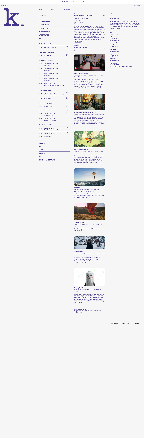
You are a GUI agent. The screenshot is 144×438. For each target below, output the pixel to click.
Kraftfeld (43, 28)
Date (40, 9)
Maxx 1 (42, 38)
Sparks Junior (78, 312)
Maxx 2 (42, 143)
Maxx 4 (42, 150)
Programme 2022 (72, 2)
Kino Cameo (44, 25)
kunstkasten (44, 31)
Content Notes (4, 5)
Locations (67, 9)
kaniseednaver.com (127, 65)
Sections (53, 9)
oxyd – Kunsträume (47, 160)
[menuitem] (114, 324)
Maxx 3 (42, 146)
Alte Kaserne (44, 21)
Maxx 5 (42, 153)
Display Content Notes (81, 23)
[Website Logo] (12, 17)
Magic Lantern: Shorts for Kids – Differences (87, 311)
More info (78, 41)
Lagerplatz (44, 35)
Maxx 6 (42, 156)
